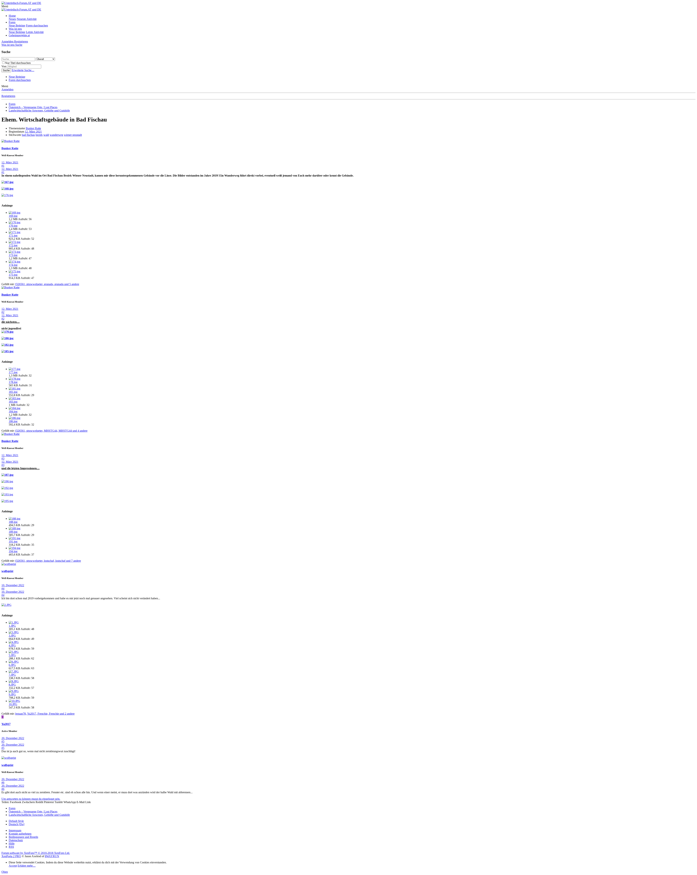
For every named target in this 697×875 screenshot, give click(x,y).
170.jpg (13, 225)
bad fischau (28, 134)
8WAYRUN (52, 856)
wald (46, 134)
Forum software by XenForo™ (35, 852)
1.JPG (12, 625)
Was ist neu (15, 28)
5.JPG (12, 655)
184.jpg (13, 411)
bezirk (39, 134)
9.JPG (12, 694)
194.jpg (13, 551)
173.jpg (13, 255)
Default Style (16, 821)
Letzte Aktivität (35, 32)
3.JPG (12, 635)
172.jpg (13, 245)
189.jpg (13, 531)
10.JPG (13, 704)
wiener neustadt (73, 134)
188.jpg (13, 521)
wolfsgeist (7, 571)
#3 (2, 458)
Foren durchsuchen (37, 25)
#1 (2, 165)
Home (12, 15)
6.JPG (12, 665)
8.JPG (12, 684)
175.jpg (13, 274)
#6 (2, 782)
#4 (2, 588)
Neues (12, 19)
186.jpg (13, 421)
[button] (4, 6)
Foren (12, 22)
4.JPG (12, 645)
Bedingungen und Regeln (23, 836)
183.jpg (13, 401)
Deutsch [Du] (16, 824)
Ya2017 (6, 724)
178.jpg (13, 382)
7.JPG (12, 674)
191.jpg (13, 541)
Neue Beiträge (17, 25)
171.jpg (13, 235)
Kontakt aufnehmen (20, 833)
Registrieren (8, 96)
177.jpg (13, 372)
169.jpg (13, 215)
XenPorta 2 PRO (11, 856)
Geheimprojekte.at (19, 35)
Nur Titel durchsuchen (18, 62)
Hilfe (12, 843)
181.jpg (13, 391)
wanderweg (56, 134)
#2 (2, 312)
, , (47, 284)
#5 (2, 741)
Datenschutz (16, 840)
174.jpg (13, 264)
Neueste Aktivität (26, 19)
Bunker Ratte (33, 128)
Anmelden (7, 89)
